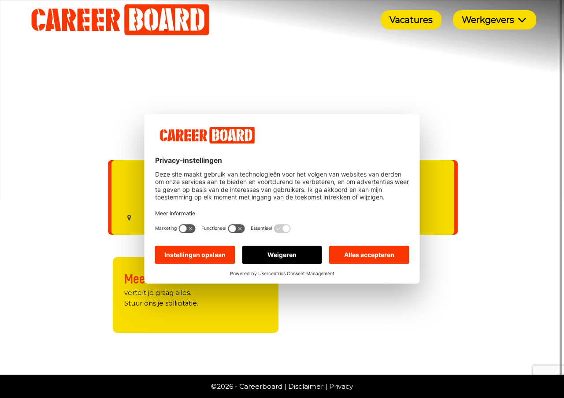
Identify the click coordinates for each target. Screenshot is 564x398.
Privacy (341, 386)
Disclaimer (305, 386)
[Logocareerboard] (120, 20)
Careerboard (260, 386)
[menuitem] (411, 20)
